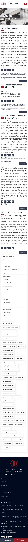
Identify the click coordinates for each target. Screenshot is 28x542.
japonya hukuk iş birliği (8, 404)
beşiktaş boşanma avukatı (7, 104)
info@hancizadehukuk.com (11, 532)
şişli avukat (5, 447)
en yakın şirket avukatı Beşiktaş (10, 366)
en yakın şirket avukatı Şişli (9, 373)
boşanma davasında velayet (16, 105)
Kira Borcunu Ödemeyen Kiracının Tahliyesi (15, 117)
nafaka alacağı (7, 75)
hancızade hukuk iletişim (8, 389)
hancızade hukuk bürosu (8, 385)
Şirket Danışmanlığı (7, 309)
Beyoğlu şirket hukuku (8, 358)
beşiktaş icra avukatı (6, 158)
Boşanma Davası (5, 72)
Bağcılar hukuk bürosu (8, 350)
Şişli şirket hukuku (18, 443)
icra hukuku (15, 204)
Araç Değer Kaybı (7, 266)
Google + (10, 70)
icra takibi (23, 105)
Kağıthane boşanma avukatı (6, 106)
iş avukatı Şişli (17, 397)
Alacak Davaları (6, 263)
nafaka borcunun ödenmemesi (16, 75)
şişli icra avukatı (7, 109)
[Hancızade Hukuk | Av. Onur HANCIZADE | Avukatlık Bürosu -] (10, 4)
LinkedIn (8, 70)
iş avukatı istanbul (7, 397)
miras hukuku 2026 (19, 424)
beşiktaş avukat (19, 358)
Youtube (6, 537)
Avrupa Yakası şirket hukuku (9, 342)
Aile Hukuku (4, 102)
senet (2, 206)
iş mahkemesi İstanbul (8, 400)
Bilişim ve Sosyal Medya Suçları (10, 269)
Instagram (9, 537)
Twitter (5, 70)
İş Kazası (5, 296)
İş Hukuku (5, 292)
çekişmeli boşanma (7, 435)
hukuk (6, 204)
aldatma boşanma (5, 73)
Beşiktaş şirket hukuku (8, 362)
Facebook (2, 70)
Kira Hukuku (5, 299)
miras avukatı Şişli (20, 420)
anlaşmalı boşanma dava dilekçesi (16, 73)
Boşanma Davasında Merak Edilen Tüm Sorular (12, 505)
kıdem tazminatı (20, 412)
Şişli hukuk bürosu (7, 443)
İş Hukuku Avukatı (21, 204)
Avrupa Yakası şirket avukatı (9, 338)
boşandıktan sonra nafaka (13, 74)
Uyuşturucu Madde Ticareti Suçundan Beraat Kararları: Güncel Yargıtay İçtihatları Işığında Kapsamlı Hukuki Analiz (14, 511)
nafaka (13, 106)
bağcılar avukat (21, 346)
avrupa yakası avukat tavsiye (9, 335)
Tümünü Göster (6, 500)
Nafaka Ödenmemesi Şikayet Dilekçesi (14, 86)
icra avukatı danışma (15, 158)
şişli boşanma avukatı (18, 77)
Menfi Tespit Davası (13, 212)
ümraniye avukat (18, 435)
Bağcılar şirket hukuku (8, 354)
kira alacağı (6, 159)
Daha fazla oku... (23, 80)
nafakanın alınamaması (9, 77)
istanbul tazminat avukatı (9, 393)
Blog (4, 273)
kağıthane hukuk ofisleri (8, 408)
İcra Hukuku (11, 72)
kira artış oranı (12, 159)
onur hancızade (6, 428)
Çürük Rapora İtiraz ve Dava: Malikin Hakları (12, 521)
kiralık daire (17, 159)
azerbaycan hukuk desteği (9, 346)
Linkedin (11, 537)
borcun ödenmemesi (16, 104)
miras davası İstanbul (8, 424)
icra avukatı (10, 204)
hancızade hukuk (7, 381)
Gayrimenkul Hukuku (8, 282)
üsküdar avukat (6, 439)
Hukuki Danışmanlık (7, 286)
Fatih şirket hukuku (19, 377)
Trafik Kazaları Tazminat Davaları (11, 315)
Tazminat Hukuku (7, 312)
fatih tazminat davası (8, 377)
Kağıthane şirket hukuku (8, 412)
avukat (3, 204)
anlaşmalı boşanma (7, 323)
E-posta (13, 70)
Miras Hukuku (6, 306)
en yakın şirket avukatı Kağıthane (10, 369)
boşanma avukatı (20, 362)
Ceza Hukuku (6, 279)
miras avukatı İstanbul (8, 420)
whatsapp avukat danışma (9, 432)
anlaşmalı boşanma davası (9, 331)
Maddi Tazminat (6, 302)
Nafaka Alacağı (11, 28)
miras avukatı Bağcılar (8, 416)
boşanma (8, 105)
